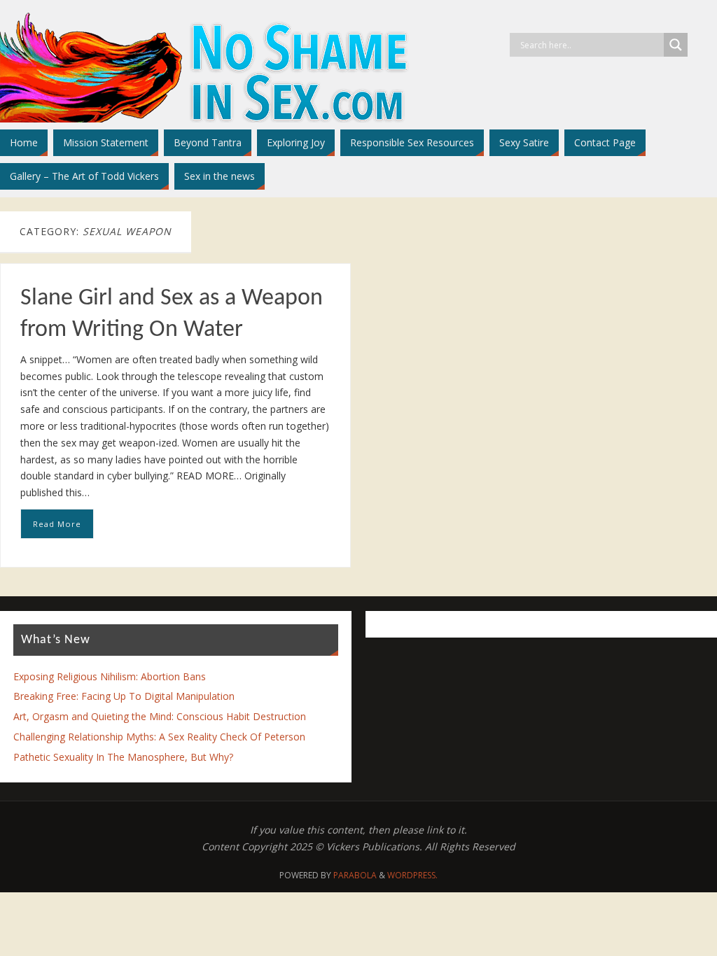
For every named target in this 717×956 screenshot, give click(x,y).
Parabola (355, 875)
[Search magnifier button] (676, 45)
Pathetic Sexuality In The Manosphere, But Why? (123, 757)
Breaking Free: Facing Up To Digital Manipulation (124, 696)
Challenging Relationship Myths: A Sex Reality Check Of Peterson (159, 736)
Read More (57, 524)
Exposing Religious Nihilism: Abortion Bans (109, 676)
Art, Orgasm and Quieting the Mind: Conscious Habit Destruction (159, 716)
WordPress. (412, 875)
